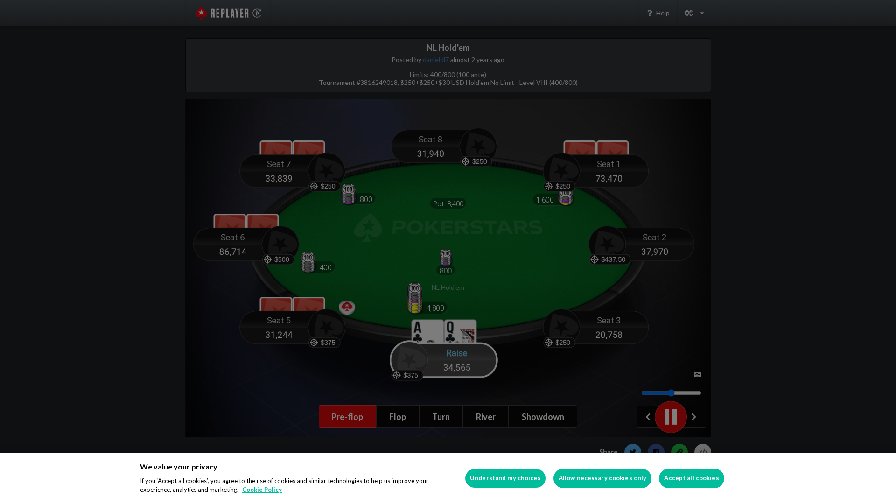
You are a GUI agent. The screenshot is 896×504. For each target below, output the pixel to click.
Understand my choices (505, 478)
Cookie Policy (262, 489)
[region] (448, 478)
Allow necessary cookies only (603, 478)
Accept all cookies (691, 478)
